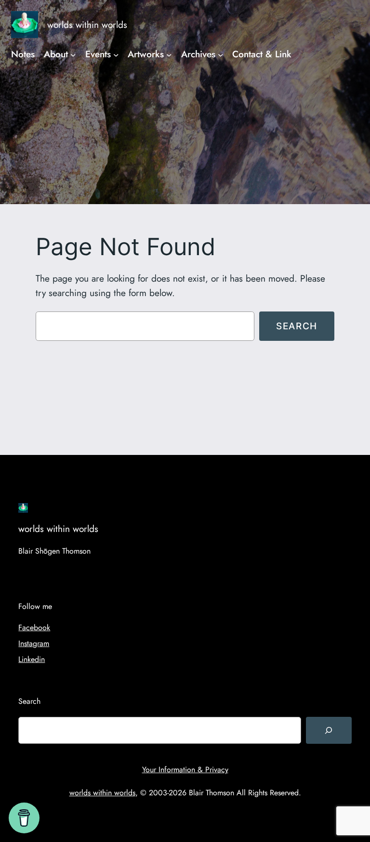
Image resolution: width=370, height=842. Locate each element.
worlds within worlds (87, 24)
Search (296, 326)
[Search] (328, 730)
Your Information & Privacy (185, 769)
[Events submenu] (116, 54)
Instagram (33, 643)
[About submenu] (73, 54)
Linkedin (31, 659)
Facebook (34, 627)
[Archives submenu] (221, 54)
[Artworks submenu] (169, 54)
